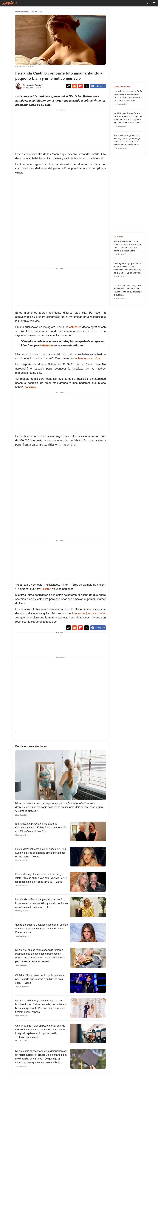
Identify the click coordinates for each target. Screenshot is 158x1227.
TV (41, 11)
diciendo (47, 345)
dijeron (47, 589)
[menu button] (154, 3)
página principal (22, 11)
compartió (75, 327)
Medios (34, 11)
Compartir (100, 86)
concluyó (30, 387)
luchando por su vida (87, 358)
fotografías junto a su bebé (88, 613)
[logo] (9, 3)
